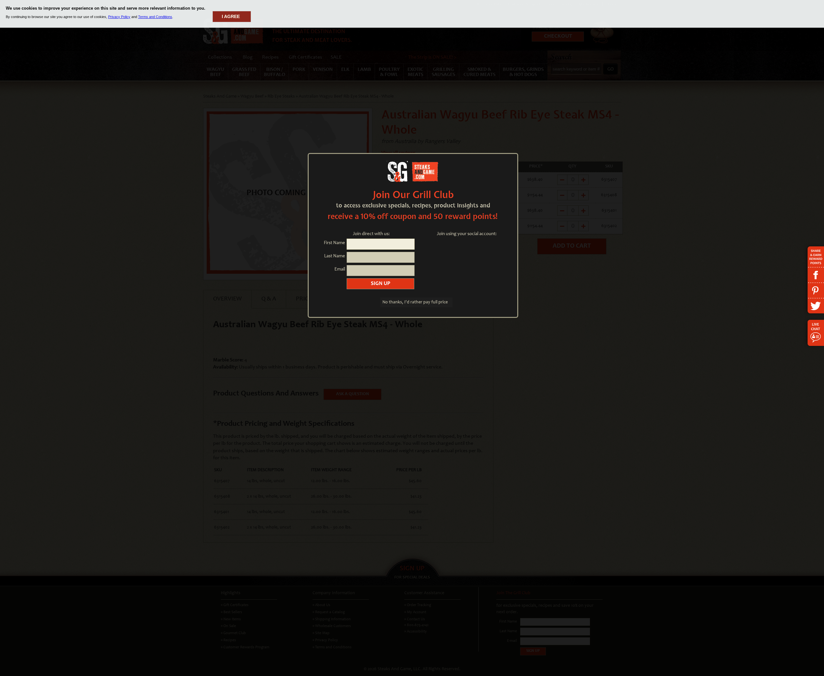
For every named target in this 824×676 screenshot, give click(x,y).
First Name (334, 243)
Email (339, 269)
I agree (231, 16)
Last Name (334, 256)
